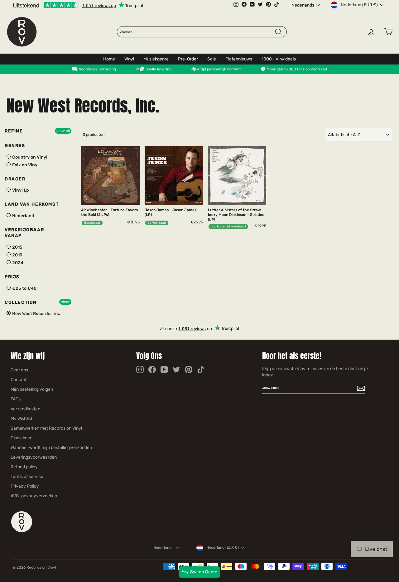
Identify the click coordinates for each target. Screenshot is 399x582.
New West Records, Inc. (35, 313)
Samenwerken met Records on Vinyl (46, 428)
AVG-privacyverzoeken (34, 496)
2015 (16, 247)
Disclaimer (21, 438)
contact (234, 69)
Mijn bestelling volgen (32, 389)
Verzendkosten (25, 409)
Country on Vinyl (29, 157)
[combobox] (197, 32)
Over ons (19, 370)
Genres (15, 145)
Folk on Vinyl (25, 165)
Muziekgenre (156, 59)
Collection (21, 302)
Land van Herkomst (32, 204)
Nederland (22, 215)
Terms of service (27, 476)
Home (109, 59)
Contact (18, 379)
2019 (16, 255)
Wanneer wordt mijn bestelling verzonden (51, 447)
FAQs (16, 399)
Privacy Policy (25, 486)
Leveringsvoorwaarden (34, 457)
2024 (17, 262)
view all (63, 131)
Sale (211, 59)
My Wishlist (21, 418)
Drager (15, 179)
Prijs (12, 276)
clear (65, 302)
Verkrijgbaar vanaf (24, 233)
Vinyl (129, 59)
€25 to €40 (23, 288)
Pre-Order (188, 59)
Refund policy (24, 467)
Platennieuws (238, 59)
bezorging (107, 69)
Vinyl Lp (20, 190)
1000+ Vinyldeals (279, 59)
